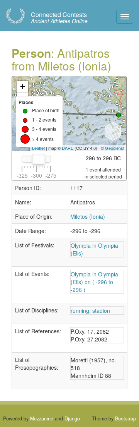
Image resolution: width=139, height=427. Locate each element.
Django (72, 418)
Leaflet (38, 148)
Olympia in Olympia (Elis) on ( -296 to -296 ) (94, 281)
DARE (67, 148)
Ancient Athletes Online (59, 18)
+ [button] (22, 86)
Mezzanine (41, 418)
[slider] (38, 159)
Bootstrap (125, 418)
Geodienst (114, 148)
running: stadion (90, 310)
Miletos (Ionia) (87, 216)
